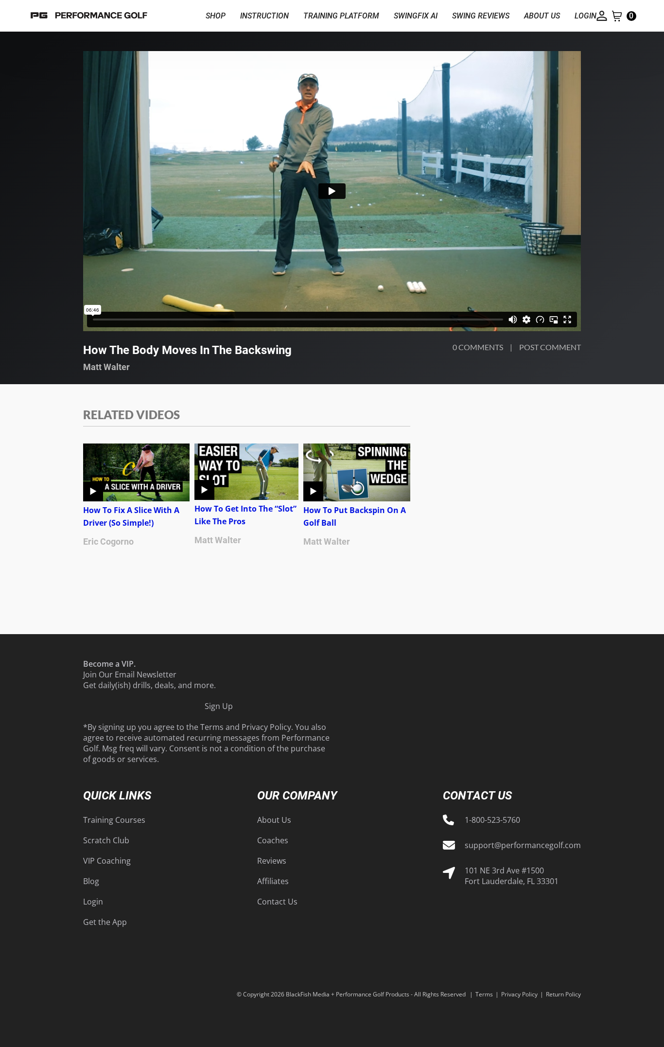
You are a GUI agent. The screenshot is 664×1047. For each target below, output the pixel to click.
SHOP (216, 15)
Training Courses (114, 820)
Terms (212, 727)
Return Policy (563, 994)
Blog (91, 881)
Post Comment (550, 347)
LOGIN (585, 15)
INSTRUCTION (264, 15)
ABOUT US (542, 15)
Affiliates (273, 881)
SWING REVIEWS (480, 15)
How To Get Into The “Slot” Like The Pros (245, 515)
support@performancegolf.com (523, 845)
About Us (274, 820)
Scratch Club (106, 840)
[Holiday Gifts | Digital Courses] (89, 15)
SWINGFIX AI (415, 15)
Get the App (105, 922)
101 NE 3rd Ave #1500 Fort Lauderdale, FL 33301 (512, 876)
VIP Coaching (107, 860)
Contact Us (277, 901)
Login (93, 901)
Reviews (271, 860)
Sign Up (219, 706)
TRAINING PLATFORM (341, 15)
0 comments (478, 347)
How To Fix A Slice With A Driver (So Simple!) (131, 516)
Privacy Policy (266, 727)
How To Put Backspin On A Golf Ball (354, 516)
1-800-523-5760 (492, 820)
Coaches (272, 840)
